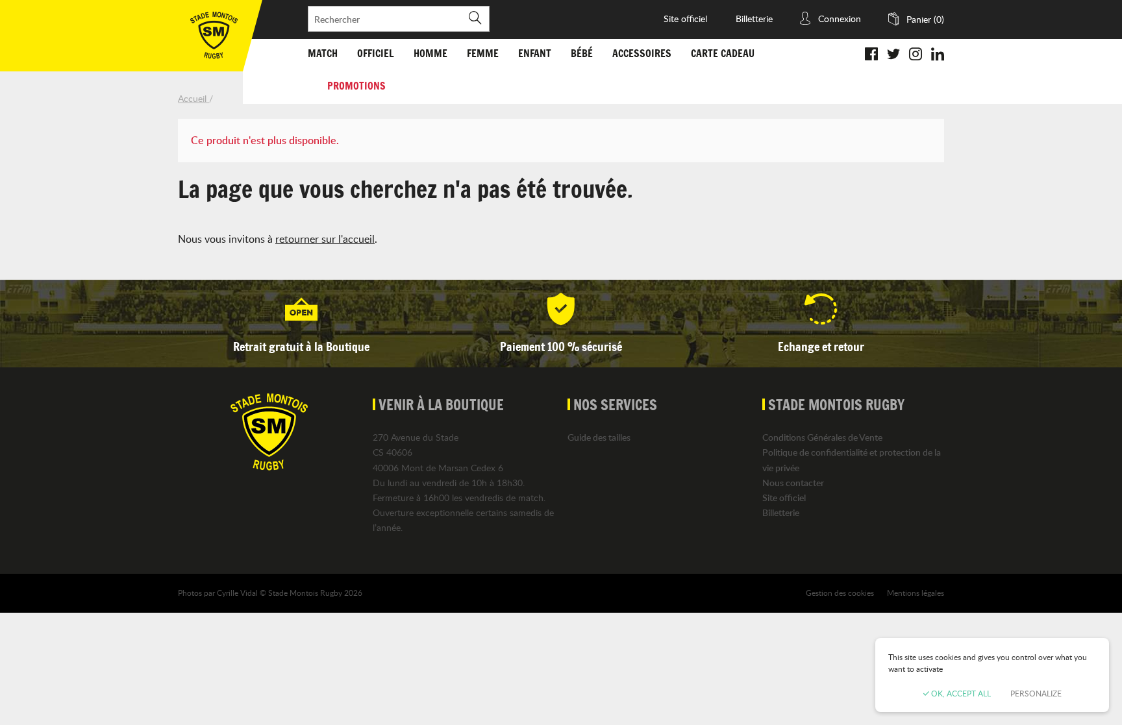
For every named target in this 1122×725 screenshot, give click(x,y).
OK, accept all (960, 693)
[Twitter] (893, 55)
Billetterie (754, 18)
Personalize (1036, 693)
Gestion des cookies (840, 592)
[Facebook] (871, 55)
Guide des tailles (598, 437)
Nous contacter (793, 482)
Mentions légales (915, 592)
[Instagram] (915, 55)
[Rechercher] (475, 19)
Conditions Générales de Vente (822, 437)
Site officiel (685, 18)
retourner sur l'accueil (325, 239)
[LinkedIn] (937, 55)
